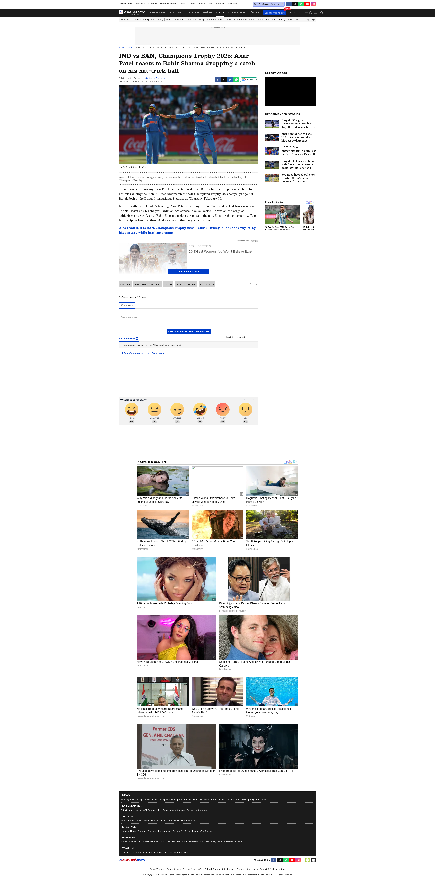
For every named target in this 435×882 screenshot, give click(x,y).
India (172, 12)
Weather (125, 852)
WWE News (173, 820)
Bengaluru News (257, 799)
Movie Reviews (177, 810)
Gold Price (165, 842)
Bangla (201, 3)
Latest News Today (154, 799)
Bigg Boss (163, 810)
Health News (164, 831)
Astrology (178, 831)
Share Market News (148, 842)
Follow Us (252, 80)
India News (171, 799)
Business (193, 12)
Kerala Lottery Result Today (149, 19)
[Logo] (133, 13)
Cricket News (142, 820)
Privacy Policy (189, 869)
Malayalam (126, 3)
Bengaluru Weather (179, 852)
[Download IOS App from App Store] (313, 860)
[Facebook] (289, 4)
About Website (157, 869)
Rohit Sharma (207, 284)
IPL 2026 (295, 12)
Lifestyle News (128, 831)
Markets (207, 12)
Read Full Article (188, 272)
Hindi (210, 3)
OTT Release (149, 810)
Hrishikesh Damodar (155, 78)
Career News (191, 831)
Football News (158, 820)
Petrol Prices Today (244, 19)
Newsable (139, 3)
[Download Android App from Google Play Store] (307, 860)
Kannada (152, 3)
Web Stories (206, 831)
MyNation (232, 3)
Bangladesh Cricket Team (148, 284)
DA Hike (176, 842)
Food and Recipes (147, 831)
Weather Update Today (219, 19)
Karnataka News (201, 799)
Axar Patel (125, 284)
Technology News (213, 842)
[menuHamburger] (316, 12)
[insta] (313, 4)
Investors (280, 869)
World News (184, 799)
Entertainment (236, 12)
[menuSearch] (321, 12)
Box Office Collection (198, 810)
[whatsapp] (301, 4)
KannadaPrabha (168, 3)
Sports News (127, 820)
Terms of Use (174, 869)
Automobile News (233, 842)
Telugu (182, 3)
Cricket (168, 284)
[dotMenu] (306, 12)
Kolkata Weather (174, 19)
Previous (308, 19)
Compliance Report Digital (260, 869)
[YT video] (307, 4)
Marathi (220, 3)
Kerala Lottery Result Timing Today (274, 19)
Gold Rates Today (195, 19)
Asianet (132, 860)
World (181, 12)
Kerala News (217, 799)
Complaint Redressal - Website (229, 869)
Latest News (157, 12)
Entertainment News (131, 810)
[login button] (311, 13)
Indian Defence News (237, 799)
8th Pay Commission (192, 842)
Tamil (192, 3)
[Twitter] (295, 4)
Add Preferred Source (266, 4)
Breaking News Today (131, 799)
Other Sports (188, 820)
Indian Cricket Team (186, 284)
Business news (128, 842)
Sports (220, 12)
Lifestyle (253, 12)
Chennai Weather (159, 852)
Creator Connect (274, 12)
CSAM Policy (204, 869)
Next (313, 19)
